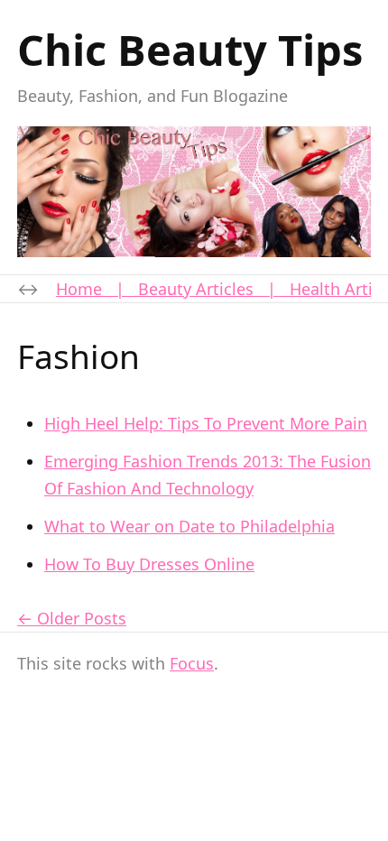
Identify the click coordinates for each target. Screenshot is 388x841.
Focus (192, 663)
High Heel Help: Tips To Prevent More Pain (205, 423)
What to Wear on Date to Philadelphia (189, 526)
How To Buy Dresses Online (149, 564)
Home (79, 289)
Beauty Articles (196, 289)
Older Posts (81, 618)
